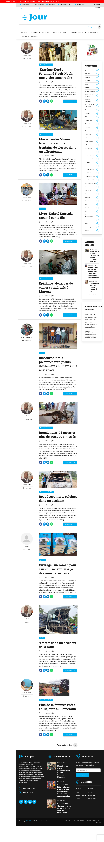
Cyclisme (91, 113)
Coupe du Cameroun (91, 100)
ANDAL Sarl (29, 821)
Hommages (91, 134)
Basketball (91, 80)
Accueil (24, 32)
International (91, 148)
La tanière (91, 162)
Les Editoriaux (91, 173)
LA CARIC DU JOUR (81, 795)
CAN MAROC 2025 (91, 91)
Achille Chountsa (27, 197)
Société (49, 64)
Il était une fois (91, 141)
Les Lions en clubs (91, 176)
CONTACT (98, 822)
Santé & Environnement (91, 215)
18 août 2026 (38, 1)
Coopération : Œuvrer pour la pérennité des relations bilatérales (94, 289)
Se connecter (97, 4)
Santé (91, 211)
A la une (42, 64)
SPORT (90, 792)
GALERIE (78, 799)
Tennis (91, 230)
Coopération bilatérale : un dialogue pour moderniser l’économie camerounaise (93, 272)
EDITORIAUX (91, 795)
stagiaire (27, 546)
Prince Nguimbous (26, 692)
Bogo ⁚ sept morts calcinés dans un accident (58, 498)
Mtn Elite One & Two (91, 183)
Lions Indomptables (91, 180)
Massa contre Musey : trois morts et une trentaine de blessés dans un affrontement (57, 145)
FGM (86, 331)
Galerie (91, 131)
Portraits (91, 201)
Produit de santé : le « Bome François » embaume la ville (91, 326)
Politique (92, 197)
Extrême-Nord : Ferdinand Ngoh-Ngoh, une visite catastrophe (56, 73)
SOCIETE (78, 792)
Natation (91, 187)
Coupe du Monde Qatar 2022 (91, 105)
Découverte (91, 117)
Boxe (91, 84)
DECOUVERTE (91, 799)
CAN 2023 (91, 87)
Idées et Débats (91, 138)
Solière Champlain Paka (26, 337)
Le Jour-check (91, 166)
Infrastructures (91, 145)
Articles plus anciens (64, 745)
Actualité (50, 491)
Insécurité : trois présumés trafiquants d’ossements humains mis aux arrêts (58, 364)
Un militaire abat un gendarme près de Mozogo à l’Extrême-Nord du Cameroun (91, 335)
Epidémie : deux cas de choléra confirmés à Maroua (56, 287)
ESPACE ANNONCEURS (93, 821)
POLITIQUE (78, 788)
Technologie (91, 227)
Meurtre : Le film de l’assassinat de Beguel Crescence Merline (94, 256)
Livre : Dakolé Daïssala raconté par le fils (56, 215)
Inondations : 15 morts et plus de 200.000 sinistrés (57, 434)
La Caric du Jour (91, 155)
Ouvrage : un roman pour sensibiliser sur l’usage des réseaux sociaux (57, 569)
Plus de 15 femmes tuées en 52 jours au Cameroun (57, 707)
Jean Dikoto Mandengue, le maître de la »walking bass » (91, 317)
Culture (42, 208)
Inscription (98, 7)
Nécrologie (91, 190)
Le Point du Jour (91, 169)
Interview (91, 152)
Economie (92, 124)
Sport (92, 223)
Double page (91, 120)
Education (91, 127)
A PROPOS (67, 821)
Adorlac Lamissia (27, 55)
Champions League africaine (91, 95)
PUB (91, 204)
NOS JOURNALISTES (78, 821)
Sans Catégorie (91, 208)
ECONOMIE (91, 788)
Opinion (91, 194)
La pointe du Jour (91, 159)
